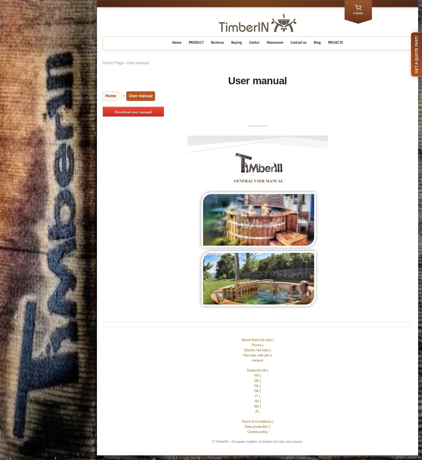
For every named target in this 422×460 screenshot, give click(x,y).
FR (256, 375)
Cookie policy (257, 432)
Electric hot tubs (256, 350)
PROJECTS (335, 43)
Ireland (257, 360)
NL (256, 386)
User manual (138, 63)
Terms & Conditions (257, 421)
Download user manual (133, 112)
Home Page (113, 63)
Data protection (256, 426)
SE (256, 401)
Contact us (299, 43)
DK (256, 391)
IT (256, 396)
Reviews (217, 43)
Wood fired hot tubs (257, 340)
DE (256, 381)
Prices (256, 345)
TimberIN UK (256, 370)
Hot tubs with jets (256, 355)
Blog (317, 43)
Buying (236, 43)
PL (257, 411)
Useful (254, 43)
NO (256, 406)
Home (176, 43)
